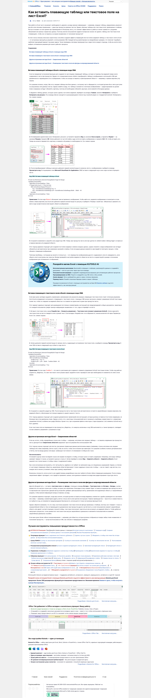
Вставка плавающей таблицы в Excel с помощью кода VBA (48, 52)
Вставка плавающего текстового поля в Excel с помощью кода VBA (50, 55)
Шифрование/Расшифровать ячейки (88, 558)
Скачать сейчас (102, 283)
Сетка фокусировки (50, 556)
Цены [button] (64, 6)
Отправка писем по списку (110, 558)
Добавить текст (75, 563)
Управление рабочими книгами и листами (106, 556)
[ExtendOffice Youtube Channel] (37, 688)
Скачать (56, 6)
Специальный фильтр (49, 560)
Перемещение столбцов (82, 551)
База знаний (48, 677)
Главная (34, 677)
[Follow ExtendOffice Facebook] (29, 688)
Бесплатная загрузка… (109, 601)
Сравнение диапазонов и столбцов (42, 553)
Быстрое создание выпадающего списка (69, 545)
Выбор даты (57, 558)
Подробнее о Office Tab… (90, 633)
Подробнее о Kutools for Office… (88, 664)
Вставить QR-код (50, 567)
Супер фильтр (35, 560)
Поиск (101, 6)
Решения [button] (47, 6)
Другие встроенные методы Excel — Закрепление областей (48, 59)
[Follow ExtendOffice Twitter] (33, 688)
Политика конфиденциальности (85, 677)
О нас (104, 677)
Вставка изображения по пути (65, 567)
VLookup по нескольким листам (99, 540)
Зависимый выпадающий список (94, 545)
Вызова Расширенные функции (86, 532)
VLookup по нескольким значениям (75, 540)
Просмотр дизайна (65, 556)
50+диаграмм (37, 565)
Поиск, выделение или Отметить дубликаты (59, 535)
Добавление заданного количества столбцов (60, 551)
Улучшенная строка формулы (81, 556)
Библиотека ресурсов (38, 558)
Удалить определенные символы (90, 563)
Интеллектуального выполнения (83, 530)
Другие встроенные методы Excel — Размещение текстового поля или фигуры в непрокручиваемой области (64, 63)
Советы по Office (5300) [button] (76, 6)
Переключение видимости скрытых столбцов (104, 551)
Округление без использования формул (50, 537)
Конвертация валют (41, 570)
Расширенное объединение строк (87, 570)
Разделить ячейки (103, 570)
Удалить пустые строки (82, 535)
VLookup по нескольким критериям (51, 540)
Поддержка (92, 6)
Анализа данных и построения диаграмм (63, 532)
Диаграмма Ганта (49, 565)
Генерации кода (100, 530)
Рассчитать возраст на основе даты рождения (91, 565)
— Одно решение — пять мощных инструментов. (61, 1)
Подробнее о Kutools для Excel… (88, 601)
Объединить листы (69, 558)
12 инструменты (60, 563)
